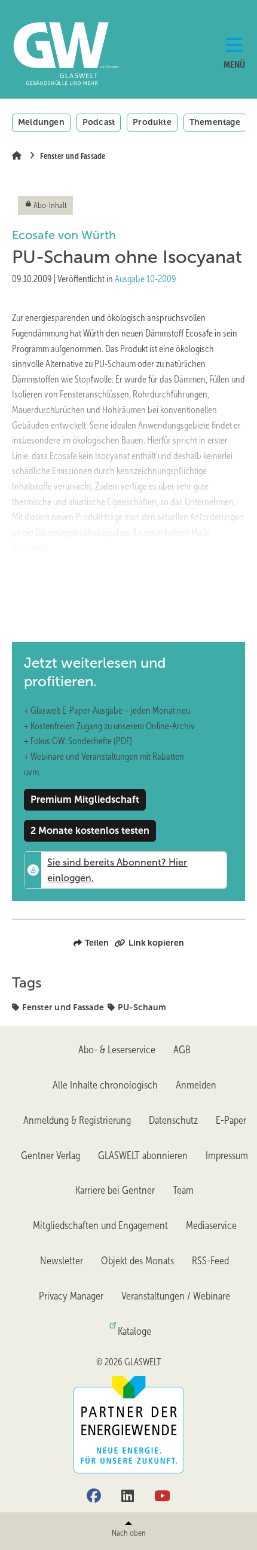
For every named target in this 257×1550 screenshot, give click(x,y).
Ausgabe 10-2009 (145, 279)
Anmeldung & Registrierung (77, 1120)
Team (183, 1190)
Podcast (98, 122)
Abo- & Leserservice (116, 1050)
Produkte (152, 122)
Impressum (227, 1155)
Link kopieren (156, 942)
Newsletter (61, 1261)
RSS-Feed (210, 1261)
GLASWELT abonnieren (143, 1155)
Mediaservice (211, 1225)
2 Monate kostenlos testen (89, 831)
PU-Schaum (142, 1007)
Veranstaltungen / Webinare (175, 1296)
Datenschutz (173, 1120)
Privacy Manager (71, 1296)
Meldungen (41, 122)
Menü (234, 65)
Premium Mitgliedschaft (84, 799)
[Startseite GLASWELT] (52, 54)
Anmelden (196, 1085)
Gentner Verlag (50, 1155)
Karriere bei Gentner (115, 1190)
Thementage (214, 122)
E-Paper (231, 1120)
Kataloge (134, 1331)
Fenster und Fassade (63, 1007)
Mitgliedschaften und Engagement (100, 1225)
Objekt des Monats (137, 1261)
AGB (182, 1050)
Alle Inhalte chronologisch (105, 1085)
